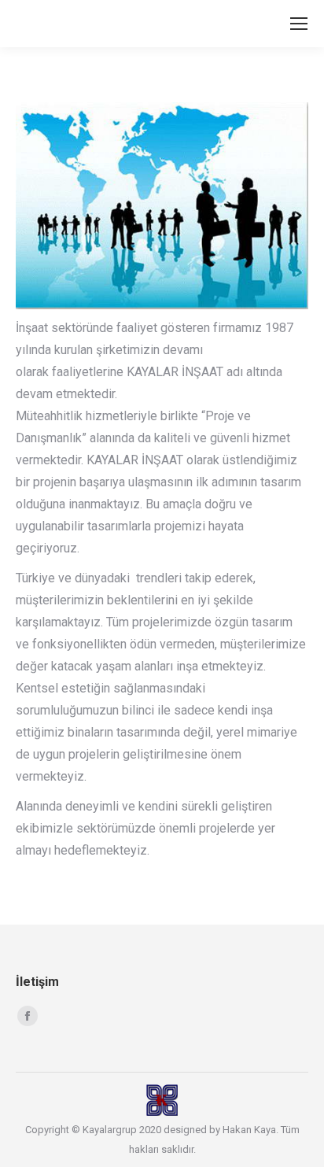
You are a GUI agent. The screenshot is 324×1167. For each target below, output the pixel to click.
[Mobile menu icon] (298, 23)
